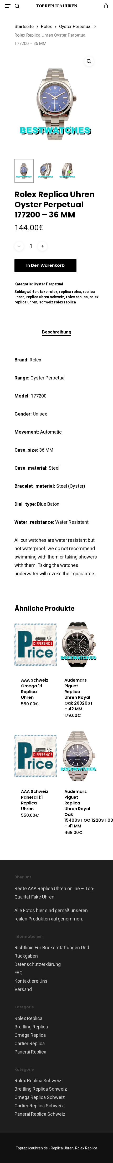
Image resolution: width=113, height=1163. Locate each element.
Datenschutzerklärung (37, 964)
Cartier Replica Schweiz (39, 1105)
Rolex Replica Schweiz (37, 1080)
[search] (17, 6)
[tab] (56, 332)
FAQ (18, 972)
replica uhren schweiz (45, 297)
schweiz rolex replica (57, 302)
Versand (23, 989)
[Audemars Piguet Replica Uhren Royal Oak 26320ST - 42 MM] (79, 644)
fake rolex (48, 292)
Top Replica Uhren (56, 6)
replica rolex (70, 292)
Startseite (24, 26)
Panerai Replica (30, 1052)
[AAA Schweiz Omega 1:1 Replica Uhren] (35, 644)
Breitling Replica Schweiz (40, 1089)
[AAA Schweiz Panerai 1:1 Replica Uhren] (35, 756)
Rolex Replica (28, 1018)
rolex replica (77, 297)
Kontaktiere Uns (31, 981)
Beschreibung (56, 332)
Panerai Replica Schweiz (39, 1114)
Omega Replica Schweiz (39, 1097)
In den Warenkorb (45, 265)
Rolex (46, 26)
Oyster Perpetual (75, 26)
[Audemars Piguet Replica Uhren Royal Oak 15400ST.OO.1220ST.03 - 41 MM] (79, 756)
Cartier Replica (29, 1043)
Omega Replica (30, 1035)
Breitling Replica (31, 1026)
